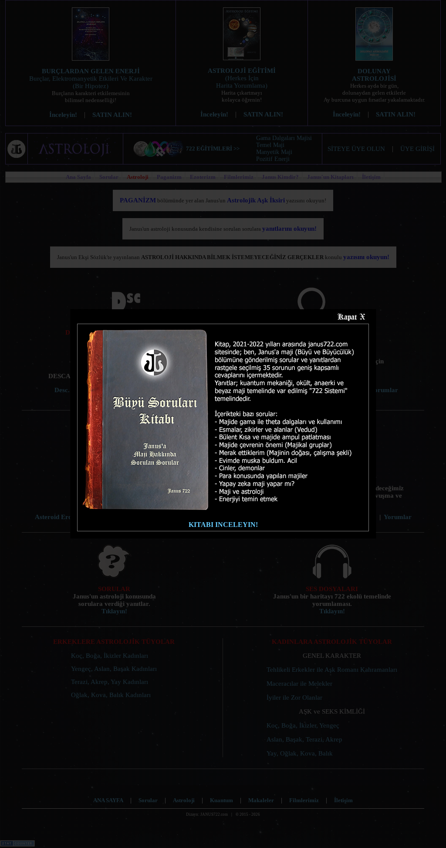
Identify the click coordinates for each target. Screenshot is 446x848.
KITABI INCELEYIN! (223, 524)
